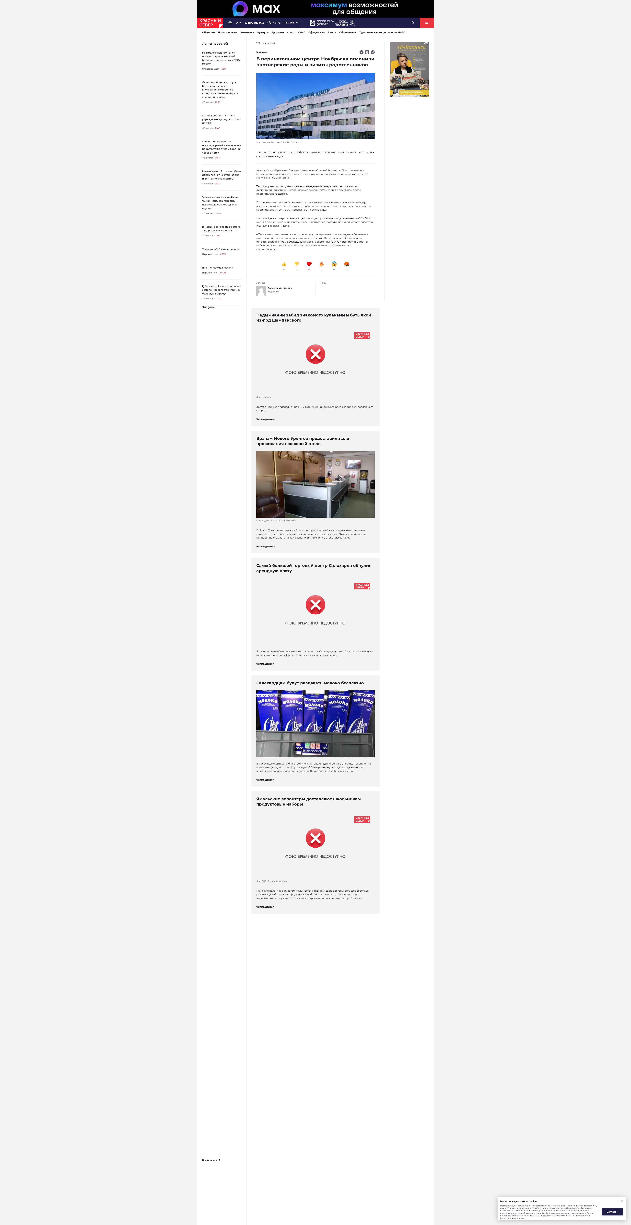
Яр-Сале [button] (289, 22)
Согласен (612, 1211)
